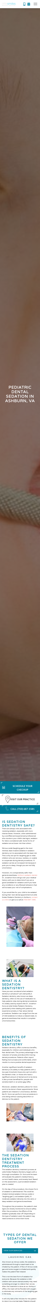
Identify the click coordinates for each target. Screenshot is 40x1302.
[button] (35, 4)
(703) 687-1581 (29, 900)
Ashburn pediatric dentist (27, 875)
